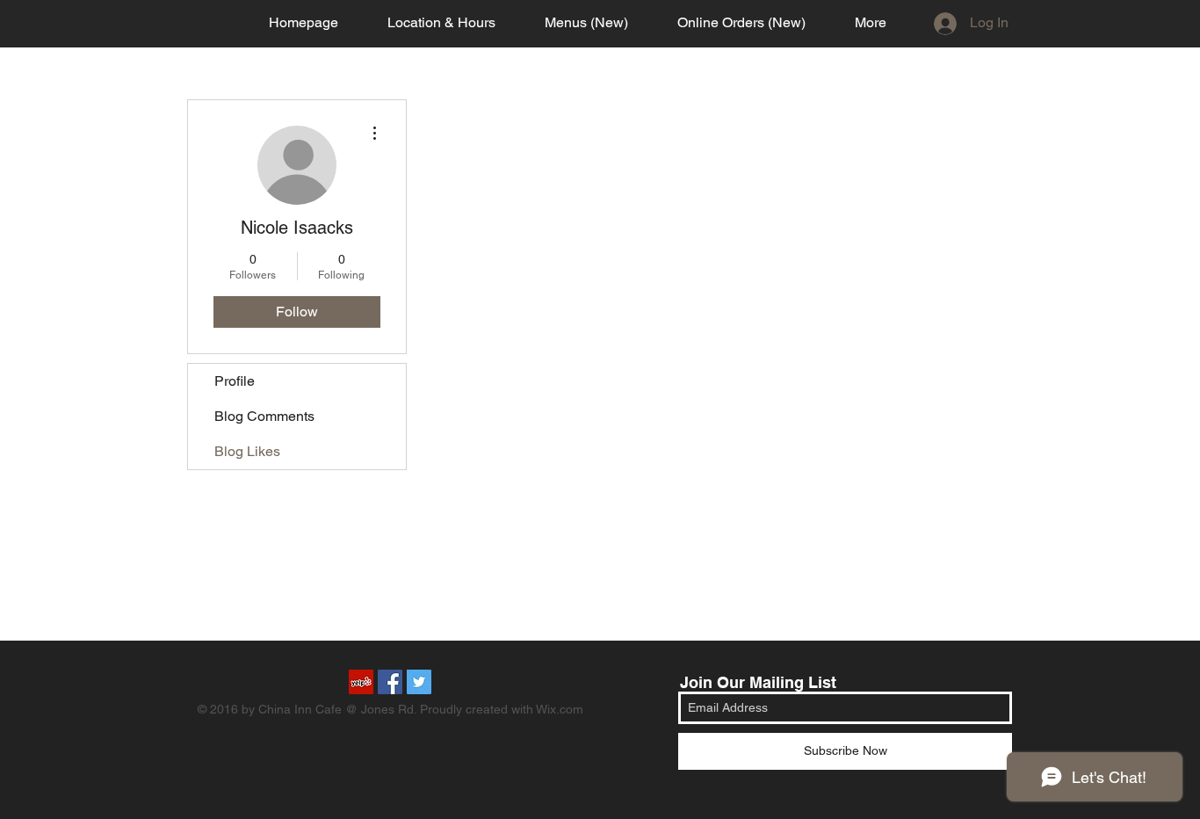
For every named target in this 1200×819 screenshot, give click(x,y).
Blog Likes (247, 451)
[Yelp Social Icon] (361, 682)
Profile (234, 381)
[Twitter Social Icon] (419, 682)
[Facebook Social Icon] (390, 682)
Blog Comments (264, 416)
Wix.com (559, 709)
